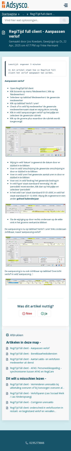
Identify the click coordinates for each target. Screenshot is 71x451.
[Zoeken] (64, 20)
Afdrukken (16, 335)
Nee (29, 313)
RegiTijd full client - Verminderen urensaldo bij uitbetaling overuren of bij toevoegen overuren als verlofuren (37, 386)
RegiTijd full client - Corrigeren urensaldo (31, 402)
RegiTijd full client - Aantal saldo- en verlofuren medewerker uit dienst (35, 360)
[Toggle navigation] (65, 5)
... (23, 14)
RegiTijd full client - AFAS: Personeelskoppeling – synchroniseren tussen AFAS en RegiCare (36, 369)
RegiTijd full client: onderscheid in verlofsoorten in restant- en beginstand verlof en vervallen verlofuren (36, 409)
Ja (46, 313)
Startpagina (9, 14)
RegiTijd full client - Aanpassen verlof (29, 348)
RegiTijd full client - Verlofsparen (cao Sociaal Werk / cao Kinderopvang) (37, 395)
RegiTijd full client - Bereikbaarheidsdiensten (33, 353)
